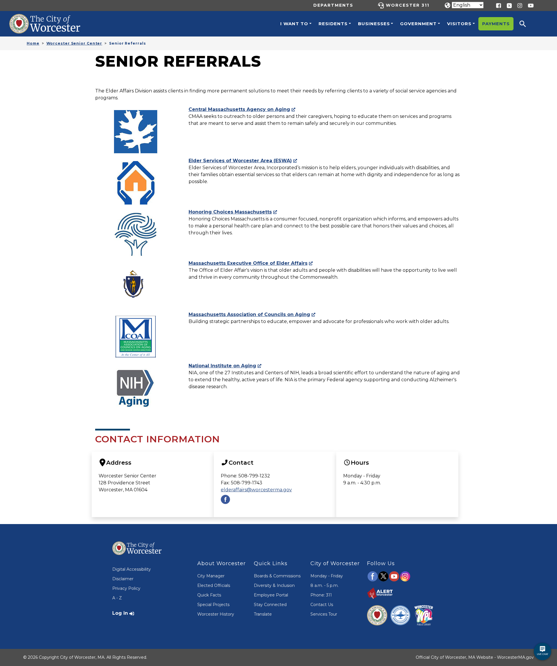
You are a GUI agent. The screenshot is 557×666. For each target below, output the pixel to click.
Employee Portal (271, 595)
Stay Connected (270, 604)
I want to (294, 23)
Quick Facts (209, 595)
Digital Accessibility (131, 569)
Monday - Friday (326, 576)
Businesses (374, 23)
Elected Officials (213, 585)
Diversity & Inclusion (274, 585)
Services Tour (323, 614)
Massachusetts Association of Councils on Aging (249, 314)
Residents (333, 23)
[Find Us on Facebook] (225, 499)
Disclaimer (122, 578)
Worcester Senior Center (74, 43)
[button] (526, 23)
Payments (496, 23)
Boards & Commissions (277, 576)
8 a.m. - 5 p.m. (324, 585)
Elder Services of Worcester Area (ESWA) (240, 160)
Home (33, 43)
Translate (263, 614)
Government (418, 23)
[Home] (51, 18)
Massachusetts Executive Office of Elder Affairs (248, 263)
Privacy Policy (126, 588)
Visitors (459, 23)
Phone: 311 (321, 595)
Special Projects (213, 604)
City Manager (211, 576)
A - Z (117, 598)
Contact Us (321, 604)
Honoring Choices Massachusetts (230, 212)
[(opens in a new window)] (507, 5)
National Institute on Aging (222, 365)
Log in (120, 613)
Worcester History (215, 614)
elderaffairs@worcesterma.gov (256, 489)
